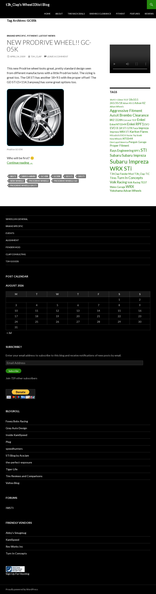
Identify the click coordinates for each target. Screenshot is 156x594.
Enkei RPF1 (135, 124)
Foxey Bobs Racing (17, 421)
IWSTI (10, 507)
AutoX (114, 115)
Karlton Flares (139, 131)
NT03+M (128, 138)
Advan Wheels (117, 106)
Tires (113, 178)
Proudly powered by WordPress (22, 589)
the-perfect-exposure (19, 462)
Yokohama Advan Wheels (125, 190)
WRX (130, 186)
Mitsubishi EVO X (118, 135)
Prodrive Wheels (39, 181)
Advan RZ (140, 103)
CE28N (119, 119)
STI (144, 150)
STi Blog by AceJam (17, 455)
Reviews (149, 13)
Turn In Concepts (130, 178)
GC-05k (44, 176)
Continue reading (20, 162)
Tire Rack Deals (76, 13)
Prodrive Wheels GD (65, 181)
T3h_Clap (139, 173)
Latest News (47, 35)
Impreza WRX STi (119, 131)
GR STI (81, 176)
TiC (148, 173)
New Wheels (17, 181)
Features (135, 13)
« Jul (9, 332)
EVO (146, 124)
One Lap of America (119, 142)
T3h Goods (12, 261)
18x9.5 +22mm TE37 (119, 99)
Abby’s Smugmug (16, 532)
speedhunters (14, 448)
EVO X (114, 128)
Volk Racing (118, 182)
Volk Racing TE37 (137, 182)
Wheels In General (17, 219)
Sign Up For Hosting (17, 573)
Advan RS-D (128, 103)
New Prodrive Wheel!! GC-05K (49, 45)
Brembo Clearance (100, 13)
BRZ (112, 119)
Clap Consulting (16, 254)
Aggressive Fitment (126, 110)
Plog (8, 441)
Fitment (120, 13)
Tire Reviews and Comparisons (24, 476)
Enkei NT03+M (118, 124)
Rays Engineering (122, 150)
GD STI (69, 176)
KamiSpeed (12, 539)
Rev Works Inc (14, 546)
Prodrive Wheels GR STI (23, 185)
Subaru (115, 155)
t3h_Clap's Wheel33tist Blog (28, 4)
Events (10, 233)
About (59, 13)
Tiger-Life (12, 469)
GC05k (56, 176)
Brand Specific (16, 35)
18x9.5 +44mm (28, 176)
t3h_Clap (36, 56)
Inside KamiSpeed (16, 435)
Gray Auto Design (16, 428)
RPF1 (137, 150)
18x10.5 (133, 99)
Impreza (143, 128)
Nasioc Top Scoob (134, 135)
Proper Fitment (119, 145)
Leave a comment (57, 56)
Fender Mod (13, 247)
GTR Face (132, 128)
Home (47, 13)
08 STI (13, 176)
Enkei (141, 119)
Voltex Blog (12, 483)
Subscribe (13, 371)
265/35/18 (116, 103)
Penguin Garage (137, 142)
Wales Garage (117, 186)
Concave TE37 (129, 120)
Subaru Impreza (134, 155)
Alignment (12, 240)
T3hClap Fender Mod (122, 173)
